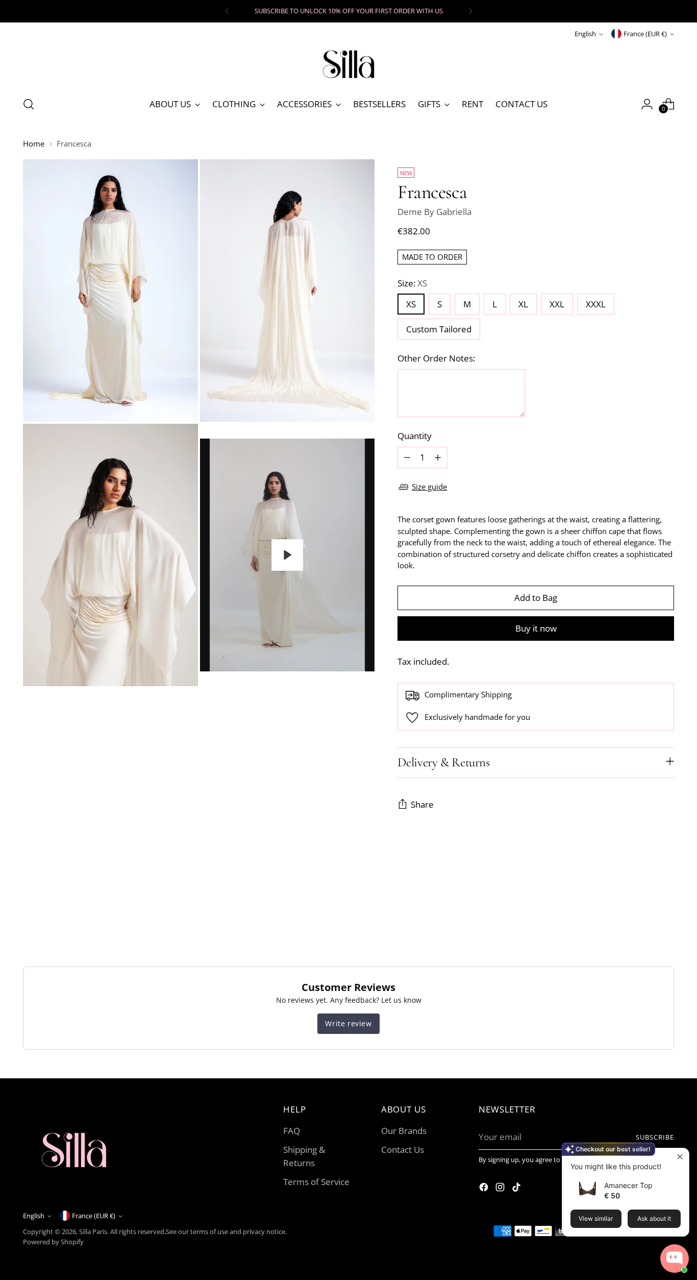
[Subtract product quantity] (407, 457)
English (585, 33)
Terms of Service (316, 1182)
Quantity (414, 436)
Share (422, 804)
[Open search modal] (28, 104)
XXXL (596, 304)
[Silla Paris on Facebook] (485, 1189)
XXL (557, 304)
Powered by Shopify (53, 1241)
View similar (596, 1218)
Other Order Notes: (436, 358)
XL (523, 304)
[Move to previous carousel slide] (642, 903)
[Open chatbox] (674, 1258)
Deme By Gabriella (434, 212)
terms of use (209, 1231)
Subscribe (655, 1137)
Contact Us (402, 1149)
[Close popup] (680, 1157)
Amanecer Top (628, 1185)
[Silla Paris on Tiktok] (517, 1189)
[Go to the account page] (647, 104)
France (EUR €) (645, 33)
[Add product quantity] (438, 457)
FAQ (291, 1131)
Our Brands (404, 1131)
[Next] (470, 11)
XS (411, 304)
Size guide (429, 486)
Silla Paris (93, 1231)
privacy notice (264, 1231)
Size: (412, 283)
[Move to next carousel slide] (665, 902)
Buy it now (536, 628)
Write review (348, 1023)
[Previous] (227, 11)
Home (33, 143)
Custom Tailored (438, 329)
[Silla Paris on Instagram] (501, 1189)
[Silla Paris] (348, 63)
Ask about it (654, 1218)
